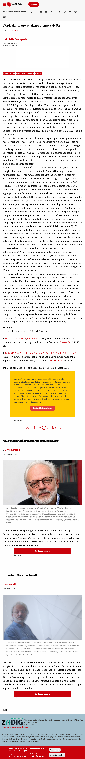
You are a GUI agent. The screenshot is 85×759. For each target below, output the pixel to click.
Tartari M (9, 353)
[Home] (17, 4)
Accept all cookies (57, 755)
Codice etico (16, 727)
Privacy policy (6, 727)
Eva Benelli (10, 584)
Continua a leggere (42, 551)
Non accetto (55, 750)
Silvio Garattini (13, 449)
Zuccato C (10, 338)
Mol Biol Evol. (56, 360)
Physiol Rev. (66, 342)
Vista (7, 31)
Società (38, 73)
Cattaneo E (33, 338)
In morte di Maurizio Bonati (20, 575)
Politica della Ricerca (25, 73)
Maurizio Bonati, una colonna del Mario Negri (31, 441)
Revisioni (15, 30)
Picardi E (49, 353)
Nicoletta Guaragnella (16, 39)
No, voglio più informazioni (34, 756)
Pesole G (59, 353)
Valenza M (21, 338)
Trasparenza (26, 727)
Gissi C (18, 353)
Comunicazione (9, 73)
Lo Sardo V (27, 353)
